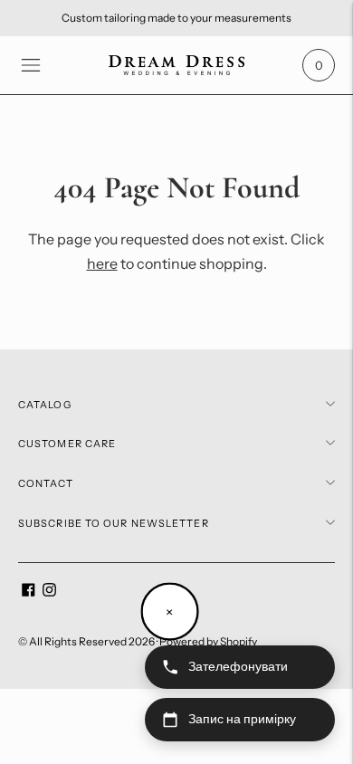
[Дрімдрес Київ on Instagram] (49, 592)
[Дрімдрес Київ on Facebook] (28, 592)
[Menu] (30, 65)
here (102, 263)
